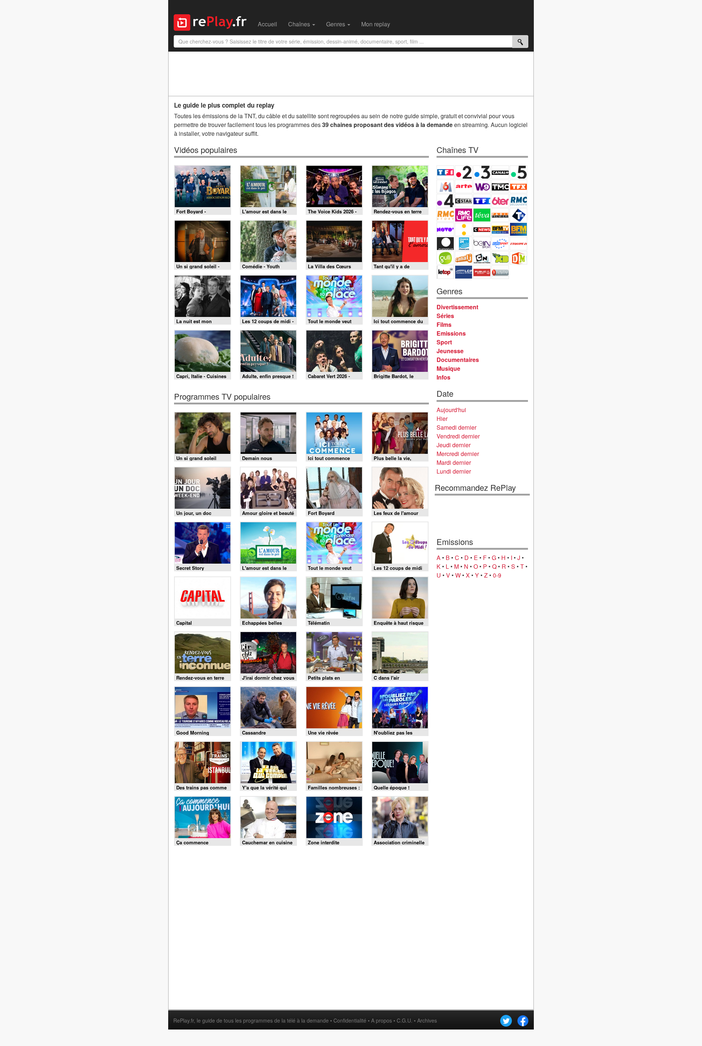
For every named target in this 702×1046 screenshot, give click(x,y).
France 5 (518, 172)
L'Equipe (518, 243)
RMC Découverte (518, 201)
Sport (444, 342)
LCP (463, 272)
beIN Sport (482, 243)
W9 (482, 186)
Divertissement (457, 307)
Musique (448, 368)
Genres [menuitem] (336, 24)
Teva (482, 215)
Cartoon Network (482, 258)
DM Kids (518, 258)
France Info (463, 229)
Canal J (463, 258)
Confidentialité (349, 1020)
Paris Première (500, 215)
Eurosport (500, 243)
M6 (445, 186)
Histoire (500, 272)
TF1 (445, 172)
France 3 (482, 172)
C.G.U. (404, 1020)
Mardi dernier (454, 462)
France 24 (463, 243)
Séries (445, 315)
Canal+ (500, 172)
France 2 (463, 172)
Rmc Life (463, 215)
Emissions (451, 333)
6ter (500, 201)
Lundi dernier (454, 471)
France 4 (445, 201)
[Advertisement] (351, 73)
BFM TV (500, 229)
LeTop (445, 272)
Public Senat (482, 272)
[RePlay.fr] (213, 22)
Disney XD (500, 258)
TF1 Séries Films (482, 201)
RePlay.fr (183, 1020)
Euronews (445, 243)
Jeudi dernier (454, 445)
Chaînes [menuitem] (300, 24)
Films (444, 324)
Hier (442, 418)
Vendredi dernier (458, 436)
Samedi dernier (456, 427)
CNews (482, 229)
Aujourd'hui (451, 410)
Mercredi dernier (458, 453)
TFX (518, 186)
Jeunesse (450, 351)
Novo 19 (445, 229)
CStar (463, 200)
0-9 (497, 575)
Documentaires (458, 359)
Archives (427, 1020)
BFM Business (518, 229)
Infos (443, 377)
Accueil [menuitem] (267, 24)
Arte (463, 186)
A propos (381, 1020)
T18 (518, 215)
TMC (500, 186)
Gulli (445, 258)
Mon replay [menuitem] (375, 24)
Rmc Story (445, 215)
